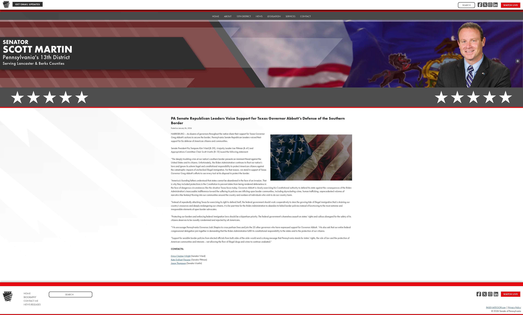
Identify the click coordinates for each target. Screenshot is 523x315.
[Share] (517, 61)
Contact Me (31, 300)
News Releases (32, 304)
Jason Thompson (178, 263)
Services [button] (290, 16)
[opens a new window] (517, 55)
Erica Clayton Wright (180, 256)
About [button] (228, 16)
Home (215, 16)
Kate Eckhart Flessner (181, 259)
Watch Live (510, 5)
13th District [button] (243, 16)
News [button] (259, 16)
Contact (305, 16)
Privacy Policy (514, 307)
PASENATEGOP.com (496, 307)
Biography (30, 297)
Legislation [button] (274, 16)
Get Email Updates (27, 4)
